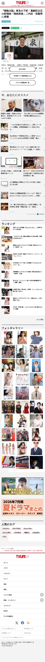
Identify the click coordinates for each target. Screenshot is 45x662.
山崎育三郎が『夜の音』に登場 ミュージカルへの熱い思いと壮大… (27, 290)
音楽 (5, 584)
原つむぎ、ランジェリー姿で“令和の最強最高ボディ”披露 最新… (27, 281)
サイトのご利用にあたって (8, 628)
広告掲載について (6, 633)
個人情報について (28, 628)
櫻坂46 (27, 532)
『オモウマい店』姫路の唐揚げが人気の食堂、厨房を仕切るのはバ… (27, 237)
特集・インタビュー (10, 600)
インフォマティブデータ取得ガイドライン (13, 637)
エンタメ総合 (10, 548)
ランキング (7, 605)
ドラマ (6, 568)
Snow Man (28, 528)
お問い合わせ (27, 633)
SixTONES (17, 528)
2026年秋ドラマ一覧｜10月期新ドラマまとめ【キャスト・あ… (27, 263)
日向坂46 (36, 532)
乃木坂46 (18, 532)
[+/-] (41, 594)
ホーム (3, 548)
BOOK (6, 611)
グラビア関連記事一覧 (22, 82)
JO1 (4, 536)
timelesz (6, 528)
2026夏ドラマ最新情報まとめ (23, 76)
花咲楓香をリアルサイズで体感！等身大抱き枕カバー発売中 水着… (27, 272)
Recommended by (32, 214)
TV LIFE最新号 (8, 616)
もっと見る (40, 319)
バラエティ (7, 573)
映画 (5, 589)
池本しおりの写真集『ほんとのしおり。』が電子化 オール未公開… (27, 228)
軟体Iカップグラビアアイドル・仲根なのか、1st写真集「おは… (27, 299)
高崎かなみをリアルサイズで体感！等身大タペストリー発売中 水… (27, 246)
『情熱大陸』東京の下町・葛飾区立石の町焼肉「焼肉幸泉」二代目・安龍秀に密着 (23, 550)
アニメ (6, 579)
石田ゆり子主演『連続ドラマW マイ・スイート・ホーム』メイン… (27, 255)
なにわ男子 (7, 532)
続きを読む (22, 69)
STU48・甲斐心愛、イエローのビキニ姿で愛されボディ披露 (27, 308)
